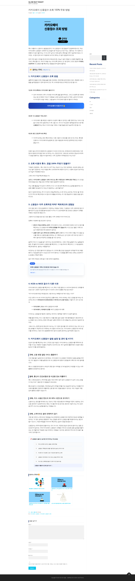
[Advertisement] (98, 29)
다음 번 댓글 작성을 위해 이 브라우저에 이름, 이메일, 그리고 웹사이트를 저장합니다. (48, 564)
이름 (29, 542)
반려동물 (92, 110)
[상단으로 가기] (129, 574)
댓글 (29, 524)
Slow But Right (36, 2)
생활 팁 (35, 512)
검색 (91, 54)
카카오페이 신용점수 (35, 513)
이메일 (30, 548)
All (29, 512)
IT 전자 (91, 104)
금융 (32, 512)
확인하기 (46, 70)
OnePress (69, 577)
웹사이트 (30, 555)
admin (43, 12)
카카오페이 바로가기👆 (56, 106)
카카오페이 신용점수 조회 (45, 513)
